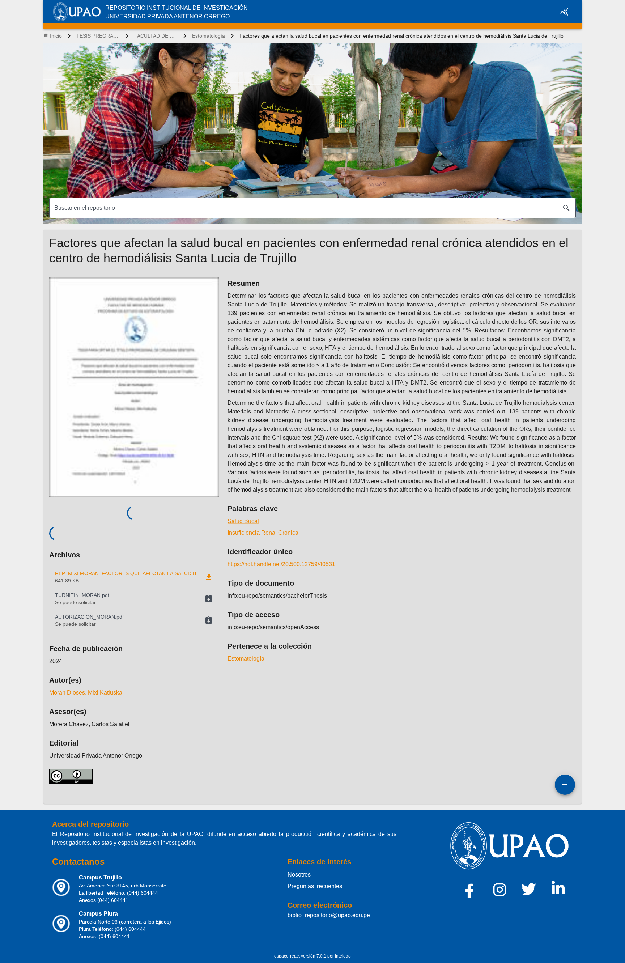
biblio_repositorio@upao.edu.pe (329, 915)
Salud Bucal (243, 521)
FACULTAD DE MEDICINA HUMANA (156, 36)
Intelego (343, 956)
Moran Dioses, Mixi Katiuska (85, 693)
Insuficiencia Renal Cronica (263, 533)
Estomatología (208, 36)
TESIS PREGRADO (98, 36)
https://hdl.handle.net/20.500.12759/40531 (281, 564)
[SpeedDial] (565, 785)
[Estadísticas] (564, 11)
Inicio (56, 36)
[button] (134, 599)
